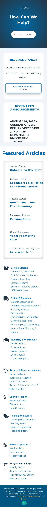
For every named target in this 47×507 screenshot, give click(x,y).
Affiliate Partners (19, 290)
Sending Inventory (20, 279)
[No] (43, 496)
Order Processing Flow (22, 302)
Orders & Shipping (21, 298)
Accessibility (22, 496)
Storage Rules (18, 347)
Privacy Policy (34, 496)
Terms (23, 499)
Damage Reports (20, 358)
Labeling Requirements (23, 419)
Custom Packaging (21, 427)
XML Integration (18, 478)
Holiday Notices (18, 456)
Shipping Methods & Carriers (26, 305)
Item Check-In (18, 343)
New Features (17, 452)
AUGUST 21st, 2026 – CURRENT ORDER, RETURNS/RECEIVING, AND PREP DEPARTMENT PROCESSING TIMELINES (24, 131)
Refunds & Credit (19, 381)
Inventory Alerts (19, 351)
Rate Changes (17, 408)
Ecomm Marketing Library (24, 287)
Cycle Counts (18, 355)
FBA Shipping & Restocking (25, 324)
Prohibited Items (19, 431)
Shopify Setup (17, 467)
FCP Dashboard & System (24, 275)
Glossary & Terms (19, 283)
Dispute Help (17, 404)
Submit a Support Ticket (23, 88)
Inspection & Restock (21, 378)
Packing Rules (18, 423)
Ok (24, 503)
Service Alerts (17, 448)
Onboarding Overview (22, 271)
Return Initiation (18, 374)
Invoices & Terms (18, 400)
